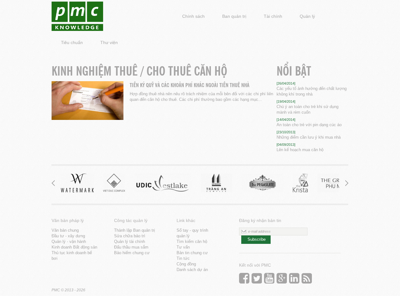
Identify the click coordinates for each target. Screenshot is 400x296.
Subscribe (257, 239)
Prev (55, 183)
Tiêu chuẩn (72, 42)
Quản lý (307, 16)
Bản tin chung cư (192, 252)
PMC (56, 290)
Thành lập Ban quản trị (134, 230)
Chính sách (193, 16)
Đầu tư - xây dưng (68, 236)
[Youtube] (269, 279)
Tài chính (273, 16)
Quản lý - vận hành (69, 241)
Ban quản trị (234, 16)
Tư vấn (183, 247)
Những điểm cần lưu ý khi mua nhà (309, 137)
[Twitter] (257, 279)
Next (345, 183)
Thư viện (109, 42)
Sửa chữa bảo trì (129, 236)
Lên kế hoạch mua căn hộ (300, 149)
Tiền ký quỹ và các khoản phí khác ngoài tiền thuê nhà (189, 84)
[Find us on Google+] (282, 279)
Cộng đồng (186, 264)
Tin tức (183, 258)
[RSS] (307, 279)
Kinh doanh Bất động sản (74, 247)
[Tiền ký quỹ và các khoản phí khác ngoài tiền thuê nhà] (87, 101)
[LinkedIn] (294, 279)
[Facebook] (244, 279)
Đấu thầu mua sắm (131, 247)
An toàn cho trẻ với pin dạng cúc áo (309, 124)
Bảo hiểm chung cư (132, 252)
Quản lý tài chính (129, 241)
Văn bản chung (65, 230)
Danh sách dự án (192, 269)
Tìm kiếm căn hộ (192, 241)
